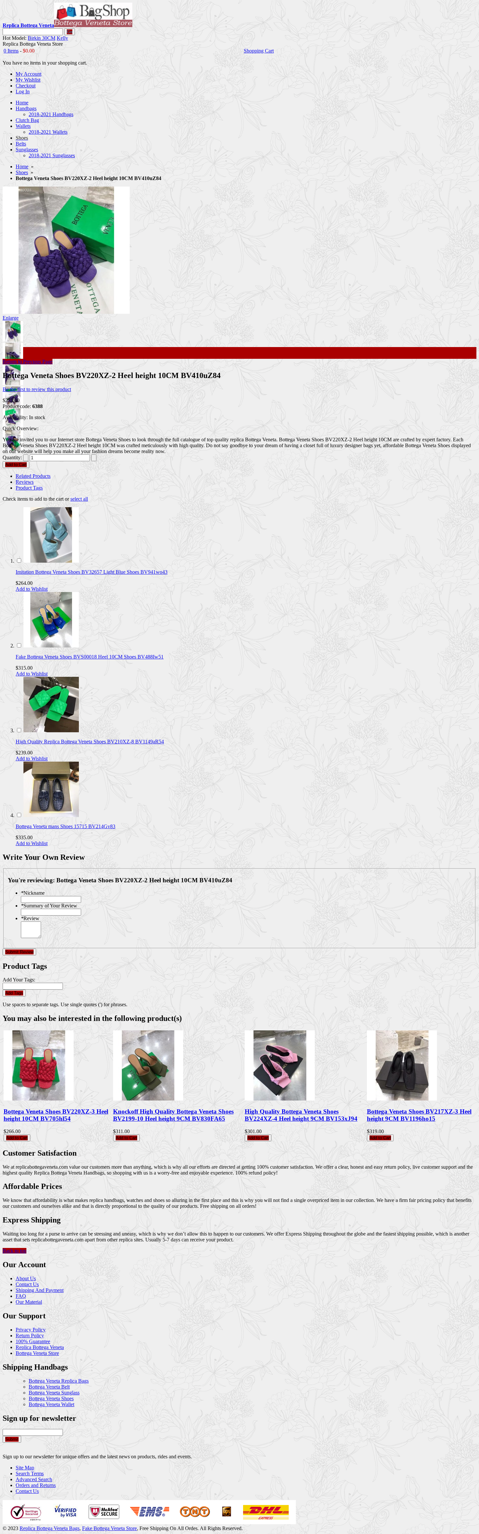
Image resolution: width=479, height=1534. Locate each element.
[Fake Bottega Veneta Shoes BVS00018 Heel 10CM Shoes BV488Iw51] (51, 645)
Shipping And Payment (40, 1290)
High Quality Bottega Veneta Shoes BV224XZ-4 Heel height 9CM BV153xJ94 (301, 1115)
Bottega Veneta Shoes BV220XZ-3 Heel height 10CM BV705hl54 (56, 1115)
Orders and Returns (36, 1485)
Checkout (26, 85)
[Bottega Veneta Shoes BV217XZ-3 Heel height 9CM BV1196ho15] (402, 1098)
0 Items (11, 50)
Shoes (22, 172)
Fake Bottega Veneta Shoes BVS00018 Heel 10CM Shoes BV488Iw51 (90, 657)
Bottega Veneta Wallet (51, 1404)
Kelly (62, 38)
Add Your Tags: (19, 979)
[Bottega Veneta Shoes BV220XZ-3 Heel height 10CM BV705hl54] (39, 1098)
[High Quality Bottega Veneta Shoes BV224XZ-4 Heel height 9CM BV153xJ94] (280, 1098)
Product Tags (29, 488)
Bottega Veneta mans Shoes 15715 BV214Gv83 (65, 826)
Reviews (25, 482)
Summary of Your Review (49, 905)
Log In (23, 91)
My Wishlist (28, 80)
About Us (26, 1278)
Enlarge (11, 318)
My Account (28, 74)
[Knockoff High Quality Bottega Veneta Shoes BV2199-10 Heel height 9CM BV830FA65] (148, 1098)
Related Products (33, 476)
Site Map (25, 1467)
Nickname (33, 893)
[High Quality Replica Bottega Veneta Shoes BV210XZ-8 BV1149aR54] (51, 730)
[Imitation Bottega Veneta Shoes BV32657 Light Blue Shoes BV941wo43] (51, 561)
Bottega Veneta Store (37, 1353)
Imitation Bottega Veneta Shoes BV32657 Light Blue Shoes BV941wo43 (91, 572)
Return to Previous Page (27, 361)
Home (22, 166)
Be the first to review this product (37, 389)
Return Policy (30, 1335)
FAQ (21, 1296)
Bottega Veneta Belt (49, 1387)
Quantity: (12, 457)
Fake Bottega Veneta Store (109, 1528)
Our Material (29, 1302)
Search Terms (30, 1473)
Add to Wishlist (32, 589)
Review (30, 918)
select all (79, 499)
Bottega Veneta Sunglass (54, 1392)
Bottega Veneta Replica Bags (59, 1381)
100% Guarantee (33, 1341)
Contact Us (27, 1284)
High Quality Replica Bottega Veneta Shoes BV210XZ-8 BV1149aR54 (90, 741)
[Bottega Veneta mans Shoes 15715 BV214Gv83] (51, 815)
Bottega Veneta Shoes (51, 1398)
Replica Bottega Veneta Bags (50, 1528)
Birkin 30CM (41, 38)
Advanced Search (34, 1479)
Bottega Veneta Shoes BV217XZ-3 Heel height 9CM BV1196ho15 (419, 1115)
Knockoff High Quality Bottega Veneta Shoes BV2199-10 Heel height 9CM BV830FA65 (173, 1115)
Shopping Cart (259, 50)
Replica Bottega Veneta (40, 1347)
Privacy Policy (31, 1329)
